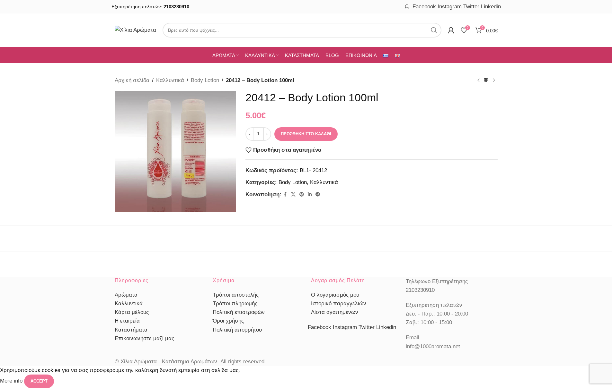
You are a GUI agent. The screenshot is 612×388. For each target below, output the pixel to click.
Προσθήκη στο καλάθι (306, 133)
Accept (39, 381)
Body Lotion (205, 80)
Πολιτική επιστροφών (239, 312)
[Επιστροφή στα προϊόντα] (486, 80)
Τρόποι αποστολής (236, 295)
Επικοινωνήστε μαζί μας (144, 338)
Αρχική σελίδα (132, 80)
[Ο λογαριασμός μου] (407, 6)
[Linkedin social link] (310, 194)
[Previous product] (478, 80)
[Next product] (494, 80)
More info (12, 381)
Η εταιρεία (127, 321)
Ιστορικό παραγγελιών (338, 303)
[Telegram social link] (318, 194)
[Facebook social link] (285, 194)
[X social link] (293, 194)
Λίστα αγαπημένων (334, 312)
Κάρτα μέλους (132, 312)
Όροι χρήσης (228, 321)
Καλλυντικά (170, 80)
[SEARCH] (434, 30)
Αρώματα (126, 295)
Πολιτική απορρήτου (237, 330)
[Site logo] (135, 30)
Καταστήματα (131, 330)
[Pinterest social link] (301, 194)
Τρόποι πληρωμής (235, 303)
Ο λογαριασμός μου (335, 295)
